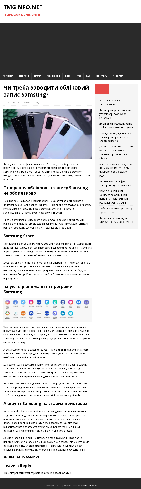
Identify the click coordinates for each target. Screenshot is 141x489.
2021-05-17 (13, 102)
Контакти (102, 76)
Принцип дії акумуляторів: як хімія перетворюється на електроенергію (116, 136)
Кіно (67, 76)
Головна (8, 76)
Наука (37, 76)
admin (27, 102)
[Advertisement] (70, 47)
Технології (53, 76)
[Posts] (102, 89)
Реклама (118, 76)
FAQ (88, 76)
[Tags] (116, 89)
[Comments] (130, 89)
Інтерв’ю (24, 76)
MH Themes (91, 485)
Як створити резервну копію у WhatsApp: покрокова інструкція (115, 113)
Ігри (78, 76)
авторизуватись (62, 473)
